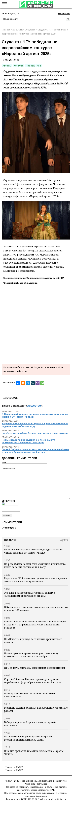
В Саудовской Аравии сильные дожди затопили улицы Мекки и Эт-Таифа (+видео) (33, 551)
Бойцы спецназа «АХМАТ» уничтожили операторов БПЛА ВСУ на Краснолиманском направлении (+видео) (35, 624)
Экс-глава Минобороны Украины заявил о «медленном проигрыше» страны (29, 594)
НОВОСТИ (17, 29)
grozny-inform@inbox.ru (55, 799)
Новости (10, 539)
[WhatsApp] (42, 383)
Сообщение (8, 468)
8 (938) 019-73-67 (29, 799)
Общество (30, 29)
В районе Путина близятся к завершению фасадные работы (36, 709)
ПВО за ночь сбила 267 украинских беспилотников (34, 667)
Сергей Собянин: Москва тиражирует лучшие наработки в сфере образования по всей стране (32, 680)
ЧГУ (39, 65)
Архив (64, 539)
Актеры (7, 65)
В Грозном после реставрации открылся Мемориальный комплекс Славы (28, 738)
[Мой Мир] (28, 383)
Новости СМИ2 (14, 767)
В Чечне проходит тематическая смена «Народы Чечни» (33, 752)
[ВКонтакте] (18, 383)
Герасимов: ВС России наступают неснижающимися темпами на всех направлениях (35, 580)
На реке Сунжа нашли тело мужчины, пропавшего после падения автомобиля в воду (35, 565)
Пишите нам (64, 13)
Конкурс (18, 65)
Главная (6, 29)
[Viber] (37, 383)
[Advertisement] (36, 323)
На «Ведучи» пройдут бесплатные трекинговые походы (33, 640)
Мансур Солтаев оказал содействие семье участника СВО (29, 695)
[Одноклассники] (23, 383)
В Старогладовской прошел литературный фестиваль (30, 724)
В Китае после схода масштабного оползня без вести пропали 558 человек (36, 608)
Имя (4, 462)
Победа (30, 65)
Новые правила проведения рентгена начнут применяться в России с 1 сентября (32, 655)
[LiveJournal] (33, 383)
